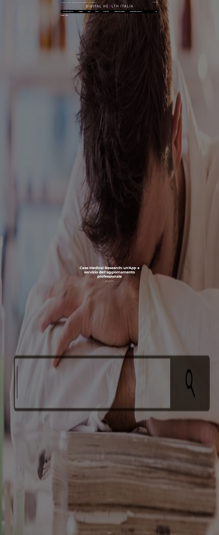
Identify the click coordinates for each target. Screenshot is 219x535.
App (89, 11)
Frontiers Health (136, 11)
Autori (68, 2)
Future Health (68, 11)
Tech (96, 11)
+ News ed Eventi (119, 11)
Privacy (79, 2)
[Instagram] (157, 2)
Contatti (74, 2)
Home (62, 15)
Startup (106, 11)
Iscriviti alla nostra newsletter (90, 2)
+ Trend (80, 11)
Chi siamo (63, 2)
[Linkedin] (154, 2)
